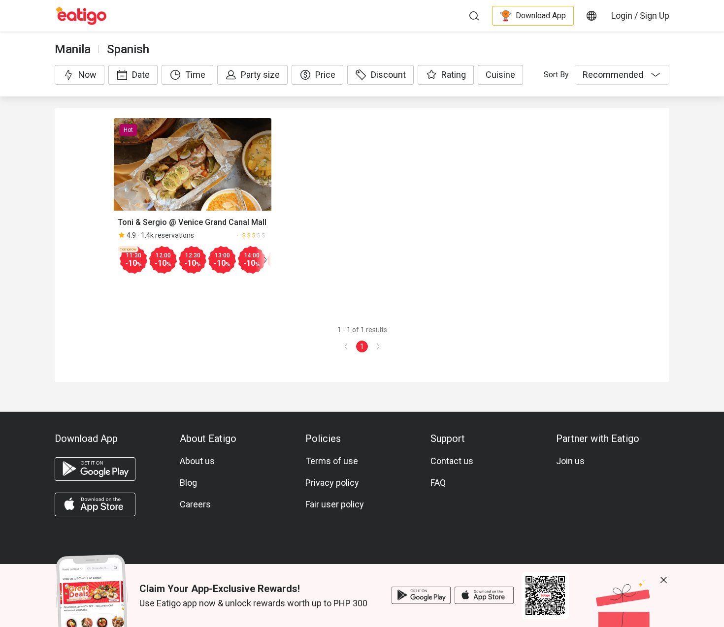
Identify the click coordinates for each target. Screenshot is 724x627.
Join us (570, 461)
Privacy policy (332, 482)
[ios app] (95, 504)
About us (197, 461)
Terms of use (331, 461)
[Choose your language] (591, 16)
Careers (195, 504)
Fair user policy (334, 504)
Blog (188, 482)
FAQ (438, 482)
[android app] (95, 469)
